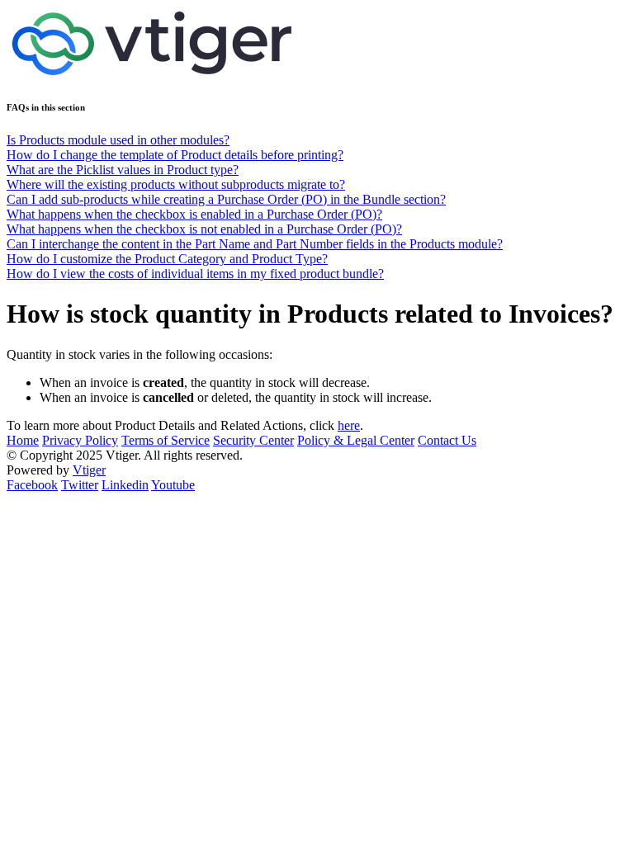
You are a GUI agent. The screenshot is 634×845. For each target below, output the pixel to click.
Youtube (173, 485)
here (349, 425)
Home (23, 440)
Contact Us (447, 440)
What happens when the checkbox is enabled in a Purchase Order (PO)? (194, 214)
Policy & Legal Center (355, 440)
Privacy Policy (80, 440)
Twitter (79, 485)
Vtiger (89, 470)
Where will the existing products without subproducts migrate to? (176, 184)
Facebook (32, 485)
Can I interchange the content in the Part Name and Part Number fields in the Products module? (255, 244)
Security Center (253, 440)
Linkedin (125, 485)
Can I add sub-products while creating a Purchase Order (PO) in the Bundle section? (226, 199)
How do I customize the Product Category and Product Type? (167, 259)
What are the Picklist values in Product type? (123, 170)
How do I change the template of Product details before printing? (175, 155)
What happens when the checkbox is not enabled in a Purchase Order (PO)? (204, 229)
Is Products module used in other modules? (118, 140)
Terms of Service (165, 440)
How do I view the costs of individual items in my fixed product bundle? (195, 274)
